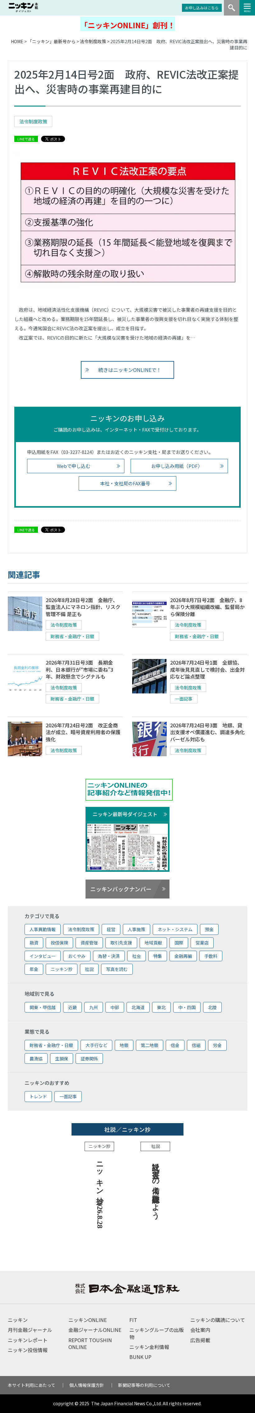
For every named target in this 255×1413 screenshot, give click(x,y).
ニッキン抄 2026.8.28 (100, 1192)
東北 (161, 1007)
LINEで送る (26, 138)
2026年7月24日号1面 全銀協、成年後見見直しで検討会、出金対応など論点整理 (207, 669)
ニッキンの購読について (217, 1320)
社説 (89, 969)
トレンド (38, 1096)
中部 (114, 1007)
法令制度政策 (93, 41)
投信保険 (59, 943)
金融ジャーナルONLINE (94, 1329)
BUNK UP (140, 1356)
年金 (34, 969)
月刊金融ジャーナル (30, 1329)
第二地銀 (149, 1045)
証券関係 (89, 1058)
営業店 (202, 943)
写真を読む (117, 969)
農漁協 (36, 1058)
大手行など (96, 1045)
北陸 (212, 1007)
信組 (196, 1045)
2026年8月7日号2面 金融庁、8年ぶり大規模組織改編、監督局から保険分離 (207, 607)
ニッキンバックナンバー (120, 889)
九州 (93, 1007)
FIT (133, 1320)
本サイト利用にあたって (31, 1385)
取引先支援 (121, 943)
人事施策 (136, 929)
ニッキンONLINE (87, 1320)
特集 (157, 956)
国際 (178, 943)
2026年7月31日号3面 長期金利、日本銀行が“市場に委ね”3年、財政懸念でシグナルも (79, 669)
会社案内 (200, 1329)
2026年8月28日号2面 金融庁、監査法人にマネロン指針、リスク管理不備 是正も (83, 607)
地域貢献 (153, 943)
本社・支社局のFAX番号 (125, 483)
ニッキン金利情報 (149, 1347)
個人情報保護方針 (86, 1385)
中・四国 (187, 1007)
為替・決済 (109, 956)
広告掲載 (200, 1340)
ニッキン (18, 1320)
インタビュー (43, 956)
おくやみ (77, 956)
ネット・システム (175, 929)
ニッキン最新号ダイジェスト (125, 814)
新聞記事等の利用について (144, 1385)
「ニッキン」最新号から (52, 41)
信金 (175, 1045)
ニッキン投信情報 (28, 1350)
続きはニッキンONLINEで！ (129, 369)
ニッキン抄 (61, 969)
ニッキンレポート (28, 1340)
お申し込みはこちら (202, 7)
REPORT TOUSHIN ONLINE (90, 1343)
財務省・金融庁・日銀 (72, 636)
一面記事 (183, 699)
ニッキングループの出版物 (156, 1333)
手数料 (210, 956)
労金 (217, 1045)
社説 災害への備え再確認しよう (156, 1186)
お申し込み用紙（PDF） (176, 466)
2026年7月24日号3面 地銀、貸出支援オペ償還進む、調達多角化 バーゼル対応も (207, 732)
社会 (136, 956)
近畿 (72, 1007)
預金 (209, 929)
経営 (111, 929)
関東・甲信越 (43, 1007)
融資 (34, 943)
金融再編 (183, 956)
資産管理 (89, 943)
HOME (17, 41)
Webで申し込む (73, 466)
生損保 (61, 1058)
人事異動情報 (43, 929)
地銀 (124, 1045)
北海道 (138, 1007)
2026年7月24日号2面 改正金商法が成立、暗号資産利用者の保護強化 (83, 732)
